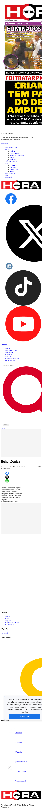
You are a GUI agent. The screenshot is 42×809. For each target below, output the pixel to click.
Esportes (8, 163)
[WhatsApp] (7, 482)
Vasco (12, 171)
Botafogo (13, 165)
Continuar (24, 716)
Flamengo (13, 167)
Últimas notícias (11, 147)
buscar (6, 425)
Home (7, 175)
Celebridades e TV (12, 173)
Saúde (12, 157)
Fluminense (14, 169)
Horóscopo (9, 352)
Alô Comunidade (11, 161)
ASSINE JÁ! (5, 345)
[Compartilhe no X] (7, 478)
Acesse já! (4, 143)
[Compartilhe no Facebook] (7, 474)
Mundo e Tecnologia (17, 155)
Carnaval (8, 177)
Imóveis (12, 159)
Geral (7, 149)
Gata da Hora (10, 360)
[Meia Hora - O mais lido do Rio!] (21, 190)
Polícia (12, 151)
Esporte (8, 620)
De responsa (14, 153)
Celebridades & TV (12, 358)
